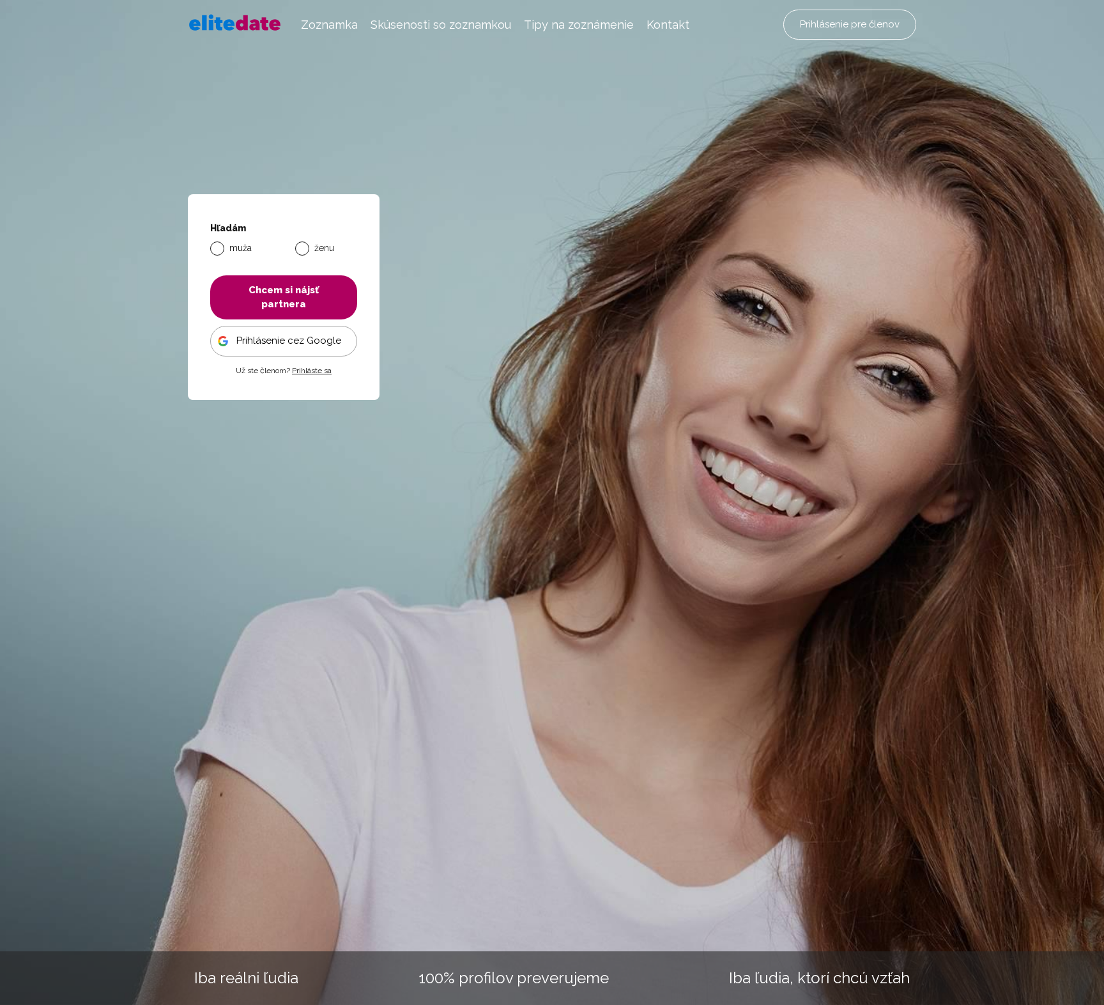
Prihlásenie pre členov (850, 24)
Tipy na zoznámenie (579, 24)
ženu (324, 248)
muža (240, 248)
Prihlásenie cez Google (288, 340)
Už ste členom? (284, 370)
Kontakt (668, 24)
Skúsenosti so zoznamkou (441, 24)
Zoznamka (329, 24)
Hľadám (228, 228)
